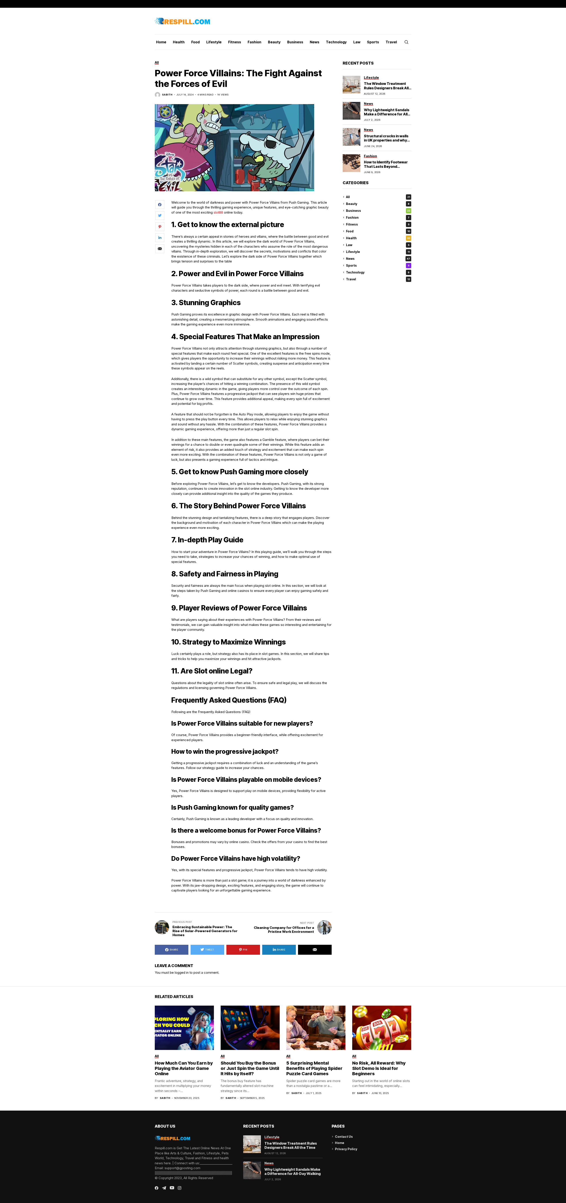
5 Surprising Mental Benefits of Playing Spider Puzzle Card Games (314, 1068)
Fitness (377, 224)
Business (378, 210)
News (378, 258)
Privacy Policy (346, 1149)
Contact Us (344, 1136)
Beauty (377, 204)
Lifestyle (378, 252)
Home (339, 1143)
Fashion (377, 217)
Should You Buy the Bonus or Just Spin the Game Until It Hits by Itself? (250, 1068)
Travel (378, 279)
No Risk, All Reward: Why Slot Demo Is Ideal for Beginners (378, 1068)
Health (378, 238)
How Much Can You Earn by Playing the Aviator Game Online (184, 1068)
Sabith (167, 94)
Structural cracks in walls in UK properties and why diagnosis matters (386, 140)
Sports (377, 265)
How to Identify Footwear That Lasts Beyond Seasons (386, 166)
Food (378, 231)
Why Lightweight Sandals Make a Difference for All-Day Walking (386, 114)
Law (377, 245)
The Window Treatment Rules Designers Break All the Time (386, 87)
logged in (182, 972)
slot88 (218, 212)
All (378, 197)
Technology (377, 272)
